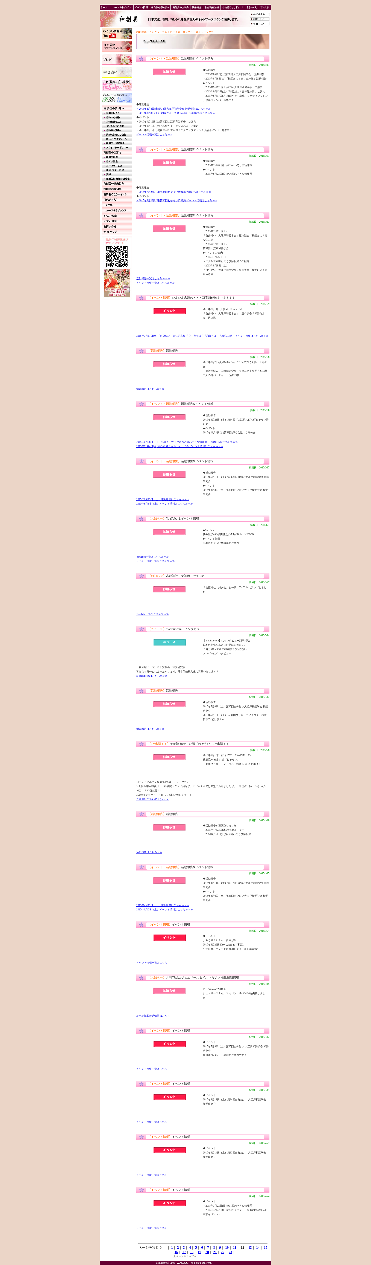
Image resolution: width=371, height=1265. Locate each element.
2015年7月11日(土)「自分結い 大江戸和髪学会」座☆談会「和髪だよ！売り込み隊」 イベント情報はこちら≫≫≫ (202, 335)
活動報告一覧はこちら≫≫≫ (153, 278)
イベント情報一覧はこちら (151, 962)
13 (250, 1247)
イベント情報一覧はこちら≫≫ (154, 134)
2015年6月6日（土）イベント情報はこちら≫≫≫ (164, 909)
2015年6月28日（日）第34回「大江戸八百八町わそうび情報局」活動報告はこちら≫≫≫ (187, 442)
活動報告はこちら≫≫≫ (150, 388)
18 (191, 1252)
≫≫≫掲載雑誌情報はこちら (153, 1015)
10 (227, 1247)
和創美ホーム (144, 32)
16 (176, 1252)
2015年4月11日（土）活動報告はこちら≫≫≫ (162, 905)
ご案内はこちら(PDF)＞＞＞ (152, 799)
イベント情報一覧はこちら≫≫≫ (155, 282)
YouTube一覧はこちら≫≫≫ (152, 556)
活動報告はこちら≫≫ (149, 852)
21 (215, 1252)
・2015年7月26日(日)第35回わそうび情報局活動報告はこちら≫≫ (173, 191)
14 (258, 1247)
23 (230, 1252)
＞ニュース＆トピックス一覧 (168, 32)
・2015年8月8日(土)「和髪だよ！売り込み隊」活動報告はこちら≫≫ (175, 113)
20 (207, 1252)
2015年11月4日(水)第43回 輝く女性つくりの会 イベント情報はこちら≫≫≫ (179, 446)
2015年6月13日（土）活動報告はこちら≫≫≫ (162, 499)
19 (199, 1252)
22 (222, 1252)
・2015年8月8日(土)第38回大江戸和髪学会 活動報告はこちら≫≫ (173, 108)
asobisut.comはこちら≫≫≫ (152, 675)
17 (184, 1252)
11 (234, 1247)
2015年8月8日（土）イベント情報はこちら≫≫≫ (164, 503)
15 (265, 1247)
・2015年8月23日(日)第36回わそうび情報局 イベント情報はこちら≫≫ (176, 200)
